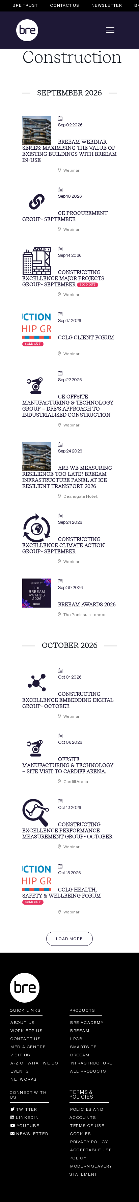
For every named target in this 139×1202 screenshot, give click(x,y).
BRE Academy (87, 1023)
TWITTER (26, 1109)
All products (88, 1071)
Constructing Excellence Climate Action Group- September (63, 546)
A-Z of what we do (34, 1063)
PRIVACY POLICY (89, 1142)
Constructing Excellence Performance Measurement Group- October (67, 831)
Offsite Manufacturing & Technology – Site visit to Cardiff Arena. (67, 766)
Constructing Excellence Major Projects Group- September (63, 279)
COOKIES (80, 1134)
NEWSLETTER (106, 5)
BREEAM (80, 1031)
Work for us (26, 1031)
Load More (69, 939)
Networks (23, 1079)
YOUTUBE (27, 1126)
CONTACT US (64, 5)
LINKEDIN (27, 1117)
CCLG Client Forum (86, 338)
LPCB (76, 1039)
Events (19, 1071)
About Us (22, 1023)
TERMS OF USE (87, 1126)
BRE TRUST (25, 5)
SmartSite (83, 1047)
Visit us (20, 1055)
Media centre (28, 1047)
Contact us (25, 1039)
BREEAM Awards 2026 (87, 605)
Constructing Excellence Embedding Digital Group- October (67, 700)
